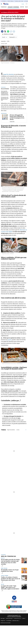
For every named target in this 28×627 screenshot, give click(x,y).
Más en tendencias (8, 556)
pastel (9, 339)
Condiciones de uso (17, 618)
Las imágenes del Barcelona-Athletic (9, 12)
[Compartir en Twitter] (5, 31)
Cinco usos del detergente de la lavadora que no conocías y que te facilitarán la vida (4, 93)
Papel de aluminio (11, 429)
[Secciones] (1, 4)
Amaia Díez (3, 41)
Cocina (17, 429)
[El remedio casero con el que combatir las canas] (24, 570)
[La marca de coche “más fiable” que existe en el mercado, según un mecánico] (24, 586)
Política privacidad (9, 618)
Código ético (3, 620)
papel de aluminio (9, 74)
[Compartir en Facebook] (2, 31)
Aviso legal (3, 618)
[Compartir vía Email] (14, 31)
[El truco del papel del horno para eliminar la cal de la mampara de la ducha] (5, 117)
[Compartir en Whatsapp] (8, 31)
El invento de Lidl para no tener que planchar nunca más (5, 99)
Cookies (23, 618)
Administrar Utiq (15, 620)
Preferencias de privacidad (5, 622)
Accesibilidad (9, 620)
